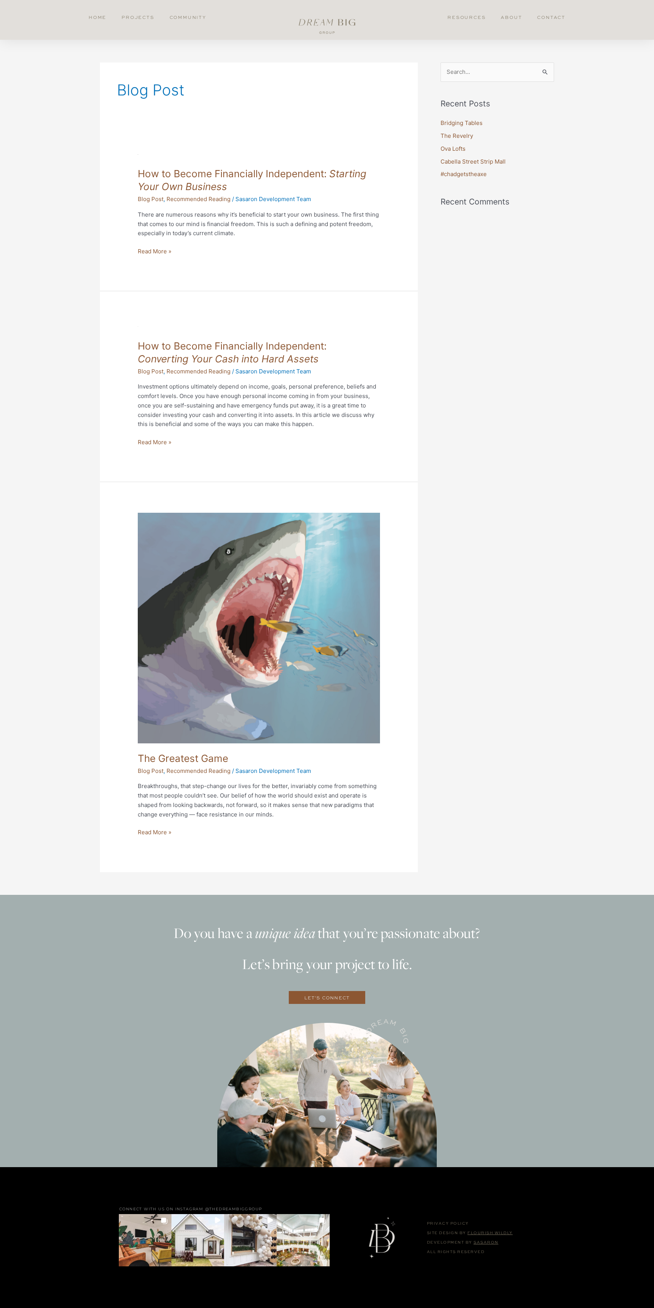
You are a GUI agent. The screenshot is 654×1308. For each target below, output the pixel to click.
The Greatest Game (183, 758)
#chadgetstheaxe (464, 174)
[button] (145, 1240)
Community (188, 17)
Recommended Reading (198, 199)
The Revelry (457, 135)
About (511, 17)
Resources (466, 17)
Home (97, 17)
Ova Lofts (453, 148)
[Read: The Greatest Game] (259, 627)
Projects (137, 17)
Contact (551, 17)
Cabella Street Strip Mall (473, 161)
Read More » (154, 251)
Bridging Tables (462, 122)
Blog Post (151, 199)
